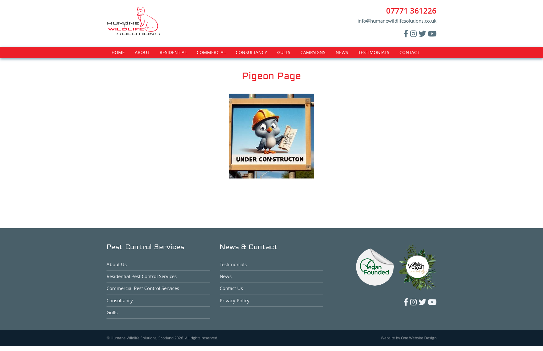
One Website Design (418, 337)
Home (118, 52)
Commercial (211, 52)
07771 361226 (411, 11)
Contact (409, 52)
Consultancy (251, 52)
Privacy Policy (235, 300)
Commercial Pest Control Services (143, 288)
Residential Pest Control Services (142, 276)
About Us (117, 264)
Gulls (283, 52)
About (142, 52)
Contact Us (231, 288)
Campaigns (313, 52)
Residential (173, 52)
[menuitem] (118, 52)
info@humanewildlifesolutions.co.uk (397, 21)
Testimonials (373, 52)
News (342, 52)
